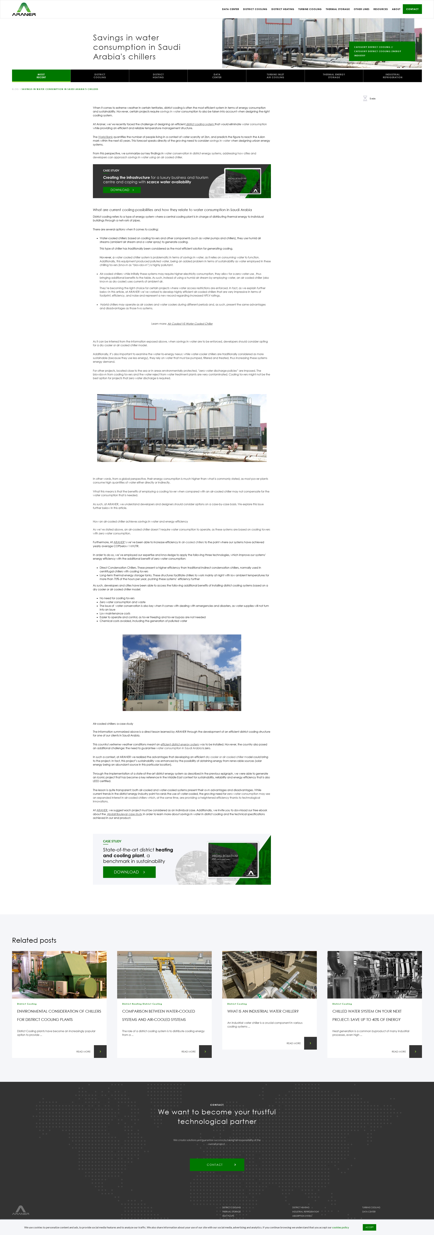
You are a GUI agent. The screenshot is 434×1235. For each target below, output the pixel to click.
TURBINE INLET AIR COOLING (275, 76)
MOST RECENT (41, 76)
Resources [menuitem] (380, 9)
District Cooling (231, 1207)
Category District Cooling (372, 47)
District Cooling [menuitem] (255, 9)
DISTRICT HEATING (158, 76)
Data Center (369, 1211)
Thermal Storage (231, 1211)
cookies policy (340, 1227)
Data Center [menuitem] (230, 9)
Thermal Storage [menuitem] (338, 9)
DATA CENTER (217, 76)
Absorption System (302, 1216)
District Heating (300, 1207)
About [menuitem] (396, 9)
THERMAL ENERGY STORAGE (334, 76)
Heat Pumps (228, 1216)
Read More (83, 1051)
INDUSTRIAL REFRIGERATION (392, 76)
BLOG (15, 89)
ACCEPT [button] (369, 1227)
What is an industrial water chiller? (263, 1011)
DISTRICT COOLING (100, 76)
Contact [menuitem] (412, 9)
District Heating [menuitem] (282, 9)
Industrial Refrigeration (305, 1211)
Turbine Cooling (371, 1207)
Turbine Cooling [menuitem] (310, 9)
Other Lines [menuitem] (361, 9)
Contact (215, 1164)
